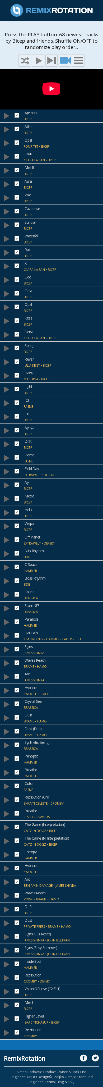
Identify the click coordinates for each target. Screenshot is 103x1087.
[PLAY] (38, 60)
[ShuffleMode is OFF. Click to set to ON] (24, 60)
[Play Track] (7, 116)
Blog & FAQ (65, 1081)
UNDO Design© (39, 1076)
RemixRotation (24, 1058)
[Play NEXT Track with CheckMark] (51, 60)
